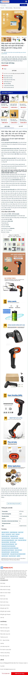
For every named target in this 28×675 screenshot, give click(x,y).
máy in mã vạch (18, 550)
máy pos (17, 534)
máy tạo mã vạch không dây (8, 544)
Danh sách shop (4, 602)
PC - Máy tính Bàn (4, 640)
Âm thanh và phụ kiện (5, 649)
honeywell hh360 (5, 554)
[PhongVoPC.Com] (6, 1)
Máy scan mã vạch (17, 7)
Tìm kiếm (23, 5)
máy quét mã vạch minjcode (8, 550)
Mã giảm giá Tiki (4, 608)
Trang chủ (2, 7)
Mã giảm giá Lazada (5, 611)
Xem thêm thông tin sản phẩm (14, 503)
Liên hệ (2, 617)
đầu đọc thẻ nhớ (5, 532)
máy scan (21, 538)
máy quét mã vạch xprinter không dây (10, 548)
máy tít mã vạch (12, 556)
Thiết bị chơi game (5, 631)
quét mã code (5, 556)
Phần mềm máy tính (5, 634)
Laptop (2, 643)
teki (16, 544)
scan (16, 540)
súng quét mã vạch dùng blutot (8, 546)
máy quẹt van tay (14, 536)
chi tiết (21, 126)
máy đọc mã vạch (14, 552)
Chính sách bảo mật (5, 586)
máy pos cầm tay (5, 536)
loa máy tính (8, 534)
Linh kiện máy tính (4, 646)
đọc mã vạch (13, 542)
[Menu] (26, 1)
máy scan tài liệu (5, 542)
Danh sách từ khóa (5, 605)
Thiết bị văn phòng (8, 7)
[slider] (3, 39)
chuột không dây (13, 532)
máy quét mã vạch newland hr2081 (17, 554)
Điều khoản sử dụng (5, 589)
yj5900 (18, 556)
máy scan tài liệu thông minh (8, 540)
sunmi (13, 534)
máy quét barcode (6, 552)
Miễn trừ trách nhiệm (5, 592)
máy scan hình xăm (6, 538)
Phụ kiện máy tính (4, 655)
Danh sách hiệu (4, 599)
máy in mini (20, 532)
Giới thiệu (7, 126)
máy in (3, 534)
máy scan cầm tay (22, 540)
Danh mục (2, 595)
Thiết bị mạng (3, 624)
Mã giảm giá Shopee (5, 614)
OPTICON (6, 52)
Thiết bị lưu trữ (4, 637)
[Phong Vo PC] (6, 567)
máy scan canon (14, 538)
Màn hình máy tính (4, 627)
